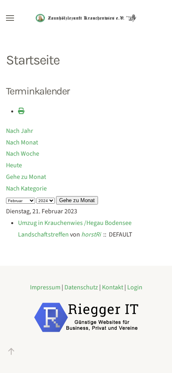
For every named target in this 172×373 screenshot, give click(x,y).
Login (134, 287)
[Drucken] (21, 111)
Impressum (46, 287)
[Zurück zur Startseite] (86, 18)
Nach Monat (22, 142)
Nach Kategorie (26, 188)
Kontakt (113, 287)
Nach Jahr (19, 130)
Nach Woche (22, 153)
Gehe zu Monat (26, 176)
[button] (10, 18)
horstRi (91, 234)
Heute (14, 165)
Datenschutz (81, 287)
